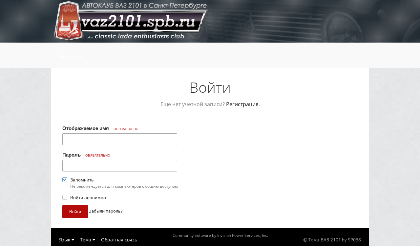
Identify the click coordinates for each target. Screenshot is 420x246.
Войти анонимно (88, 197)
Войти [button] (75, 211)
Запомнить (82, 179)
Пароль (86, 154)
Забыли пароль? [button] (106, 211)
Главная (73, 56)
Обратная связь (119, 240)
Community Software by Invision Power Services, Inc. (220, 235)
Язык (65, 240)
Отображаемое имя (100, 128)
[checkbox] (64, 181)
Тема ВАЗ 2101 (324, 240)
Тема (86, 240)
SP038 (354, 240)
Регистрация (242, 104)
